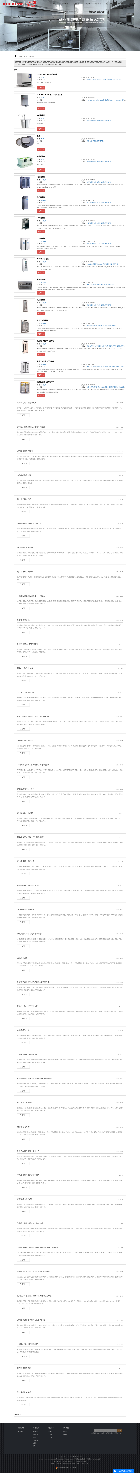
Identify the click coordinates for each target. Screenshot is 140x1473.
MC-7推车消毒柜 (43, 259)
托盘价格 (89, 141)
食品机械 (35, 1434)
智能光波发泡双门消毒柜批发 (101, 366)
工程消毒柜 (41, 238)
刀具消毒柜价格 (91, 223)
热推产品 (53, 1463)
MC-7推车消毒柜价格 (93, 264)
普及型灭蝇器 (41, 279)
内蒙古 (78, 1463)
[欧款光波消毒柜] (24, 326)
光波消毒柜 (41, 300)
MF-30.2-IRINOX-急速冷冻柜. (47, 74)
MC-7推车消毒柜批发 (106, 264)
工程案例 (87, 4)
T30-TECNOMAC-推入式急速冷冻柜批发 (123, 100)
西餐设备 (35, 1443)
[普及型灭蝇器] (24, 285)
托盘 (38, 136)
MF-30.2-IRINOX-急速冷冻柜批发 (117, 79)
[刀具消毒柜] (24, 223)
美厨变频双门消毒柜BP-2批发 (113, 387)
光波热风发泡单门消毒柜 (45, 341)
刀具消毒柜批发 (101, 223)
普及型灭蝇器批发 (97, 284)
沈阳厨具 (103, 1433)
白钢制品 (35, 1440)
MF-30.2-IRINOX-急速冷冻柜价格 (96, 79)
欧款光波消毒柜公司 (111, 325)
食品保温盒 (41, 156)
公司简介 (20, 1431)
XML (71, 1456)
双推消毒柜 (41, 177)
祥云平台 (72, 1461)
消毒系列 (43, 180)
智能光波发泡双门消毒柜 (45, 361)
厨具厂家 (109, 120)
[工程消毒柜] (24, 244)
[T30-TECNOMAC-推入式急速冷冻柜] (24, 100)
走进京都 (65, 4)
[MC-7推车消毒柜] (24, 264)
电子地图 (65, 1434)
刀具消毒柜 (41, 218)
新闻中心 (98, 4)
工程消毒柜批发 (101, 243)
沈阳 (64, 1463)
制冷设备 (35, 1437)
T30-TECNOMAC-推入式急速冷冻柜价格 (99, 100)
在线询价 (41, 88)
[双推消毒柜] (24, 182)
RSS (68, 1456)
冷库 (42, 77)
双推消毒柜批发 (101, 182)
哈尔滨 (69, 1463)
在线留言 (121, 4)
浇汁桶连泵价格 (91, 120)
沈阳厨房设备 (109, 1433)
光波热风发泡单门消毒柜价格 (95, 346)
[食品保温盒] (24, 162)
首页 (54, 4)
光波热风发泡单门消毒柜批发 (113, 346)
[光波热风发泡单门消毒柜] (24, 347)
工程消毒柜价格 (91, 243)
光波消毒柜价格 (91, 305)
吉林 (75, 1463)
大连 (73, 1463)
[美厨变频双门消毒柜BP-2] (24, 387)
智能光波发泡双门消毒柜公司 (119, 366)
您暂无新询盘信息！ (78, 1456)
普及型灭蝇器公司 (109, 284)
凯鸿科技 (83, 1461)
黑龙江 (85, 1463)
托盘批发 (95, 141)
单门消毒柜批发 (101, 202)
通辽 (88, 1463)
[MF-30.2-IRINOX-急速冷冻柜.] (24, 80)
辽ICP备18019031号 (59, 1461)
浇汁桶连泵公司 (101, 120)
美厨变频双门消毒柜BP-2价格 (95, 387)
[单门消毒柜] (24, 203)
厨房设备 (35, 1431)
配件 (42, 118)
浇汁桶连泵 (41, 115)
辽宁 (82, 1463)
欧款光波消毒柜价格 (93, 325)
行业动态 (50, 1434)
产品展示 (76, 4)
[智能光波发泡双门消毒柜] (24, 367)
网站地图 (64, 1456)
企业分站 (58, 1456)
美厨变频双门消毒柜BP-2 (45, 382)
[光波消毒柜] (24, 305)
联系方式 (65, 1431)
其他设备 (43, 282)
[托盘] (24, 141)
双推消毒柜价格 (91, 182)
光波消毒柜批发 (101, 305)
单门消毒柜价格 (91, 202)
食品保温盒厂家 (101, 161)
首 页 (25, 56)
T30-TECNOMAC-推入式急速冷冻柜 (49, 95)
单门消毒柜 (41, 197)
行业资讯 (50, 1437)
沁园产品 (109, 4)
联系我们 (132, 4)
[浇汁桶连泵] (24, 121)
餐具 (34, 1446)
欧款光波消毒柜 (42, 320)
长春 (66, 1463)
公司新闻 (50, 1431)
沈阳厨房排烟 (117, 1433)
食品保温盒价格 (91, 161)
